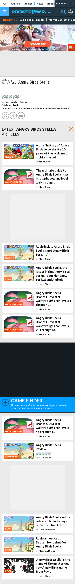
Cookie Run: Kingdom (31, 20)
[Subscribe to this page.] (71, 129)
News (40, 3)
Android (15, 3)
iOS (5, 3)
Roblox (28, 3)
